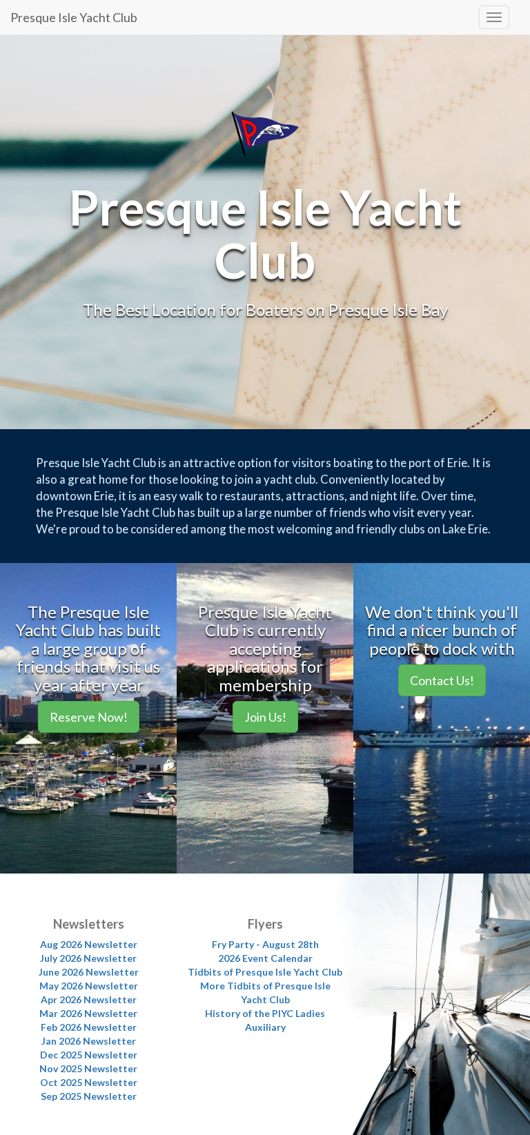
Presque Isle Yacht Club (73, 17)
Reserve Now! (89, 716)
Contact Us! (442, 680)
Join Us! (265, 716)
